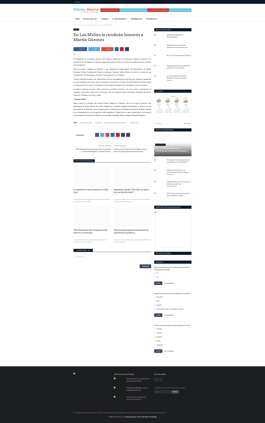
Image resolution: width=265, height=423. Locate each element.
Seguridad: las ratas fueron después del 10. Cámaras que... (177, 46)
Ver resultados (169, 283)
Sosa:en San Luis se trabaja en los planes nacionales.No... (137, 380)
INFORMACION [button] (136, 19)
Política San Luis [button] (90, 19)
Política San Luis (160, 144)
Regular (159, 305)
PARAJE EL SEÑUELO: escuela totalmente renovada (137, 389)
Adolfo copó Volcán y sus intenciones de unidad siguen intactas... (177, 172)
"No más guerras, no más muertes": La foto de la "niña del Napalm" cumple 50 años (93, 150)
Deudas (159, 333)
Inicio (74, 25)
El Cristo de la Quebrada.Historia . (179, 55)
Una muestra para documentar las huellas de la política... (131, 231)
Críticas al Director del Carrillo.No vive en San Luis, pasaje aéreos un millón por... (130, 150)
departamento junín (86, 123)
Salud (158, 341)
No (158, 277)
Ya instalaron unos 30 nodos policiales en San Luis (136, 398)
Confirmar (145, 266)
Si (157, 273)
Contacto (77, 2)
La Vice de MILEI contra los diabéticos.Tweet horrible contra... (177, 78)
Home (77, 19)
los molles (98, 123)
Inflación (159, 337)
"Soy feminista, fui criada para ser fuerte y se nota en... (90, 231)
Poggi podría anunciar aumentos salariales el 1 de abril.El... (179, 67)
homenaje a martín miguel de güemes (115, 123)
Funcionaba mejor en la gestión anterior (170, 309)
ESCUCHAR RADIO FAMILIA (158, 10)
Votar (158, 283)
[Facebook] (97, 135)
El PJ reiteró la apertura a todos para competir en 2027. (178, 194)
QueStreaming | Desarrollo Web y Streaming (141, 417)
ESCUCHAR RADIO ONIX (110, 10)
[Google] (107, 135)
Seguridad (160, 345)
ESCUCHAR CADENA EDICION (180, 10)
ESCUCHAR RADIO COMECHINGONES (133, 10)
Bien (158, 301)
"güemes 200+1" (134, 123)
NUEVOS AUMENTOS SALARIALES (175, 36)
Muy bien (160, 297)
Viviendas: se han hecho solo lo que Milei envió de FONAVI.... (178, 161)
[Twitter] (102, 135)
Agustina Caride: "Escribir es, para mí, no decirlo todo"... (131, 191)
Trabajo (159, 329)
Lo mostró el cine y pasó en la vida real (90, 191)
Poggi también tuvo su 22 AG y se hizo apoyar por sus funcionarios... (179, 184)
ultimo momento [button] (119, 19)
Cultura (80, 25)
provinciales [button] (151, 19)
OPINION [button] (104, 19)
